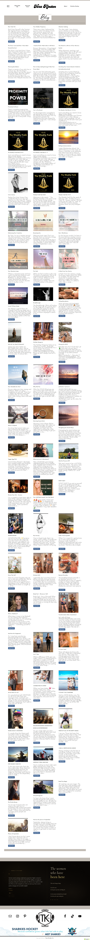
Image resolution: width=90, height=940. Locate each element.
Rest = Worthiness (63, 233)
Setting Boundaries (63, 301)
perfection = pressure (64, 386)
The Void (35, 271)
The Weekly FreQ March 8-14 (15, 152)
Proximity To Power (13, 106)
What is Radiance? (13, 613)
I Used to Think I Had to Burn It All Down (44, 45)
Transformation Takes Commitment (67, 614)
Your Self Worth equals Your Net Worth (43, 497)
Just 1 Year (36, 654)
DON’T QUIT (62, 480)
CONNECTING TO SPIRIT (39, 685)
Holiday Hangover (38, 342)
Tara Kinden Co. (45, 6)
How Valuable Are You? (14, 386)
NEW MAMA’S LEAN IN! (14, 764)
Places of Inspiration (13, 833)
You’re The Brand (37, 110)
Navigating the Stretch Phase (66, 427)
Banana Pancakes (63, 575)
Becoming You (37, 233)
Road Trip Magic (63, 781)
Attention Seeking (63, 26)
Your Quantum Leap (13, 271)
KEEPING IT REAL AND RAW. (40, 762)
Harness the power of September (41, 819)
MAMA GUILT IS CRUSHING (15, 730)
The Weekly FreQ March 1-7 (40, 152)
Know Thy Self (12, 575)
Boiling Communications (65, 145)
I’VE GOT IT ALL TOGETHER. (66, 692)
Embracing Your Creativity (15, 233)
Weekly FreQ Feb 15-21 (65, 194)
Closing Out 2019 (63, 344)
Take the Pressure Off (64, 460)
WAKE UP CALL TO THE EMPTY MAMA (68, 730)
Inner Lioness (11, 194)
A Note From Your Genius (65, 271)
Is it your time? (62, 649)
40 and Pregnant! (37, 795)
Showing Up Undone (13, 66)
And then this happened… (14, 633)
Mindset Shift (36, 575)
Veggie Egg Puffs (12, 459)
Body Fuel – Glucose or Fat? (40, 594)
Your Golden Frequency (39, 26)
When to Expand (12, 425)
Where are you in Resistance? (41, 459)
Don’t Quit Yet (11, 26)
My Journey (36, 535)
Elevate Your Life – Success (15, 495)
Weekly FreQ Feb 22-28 (39, 194)
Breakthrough (36, 302)
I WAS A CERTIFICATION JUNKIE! (67, 748)
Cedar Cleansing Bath (64, 535)
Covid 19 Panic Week (13, 306)
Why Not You (36, 386)
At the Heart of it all (13, 692)
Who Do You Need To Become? (16, 344)
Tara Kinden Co (49, 938)
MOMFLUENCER (12, 535)
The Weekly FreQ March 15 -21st (67, 110)
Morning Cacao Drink (39, 421)
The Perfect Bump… (13, 802)
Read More (11, 41)
